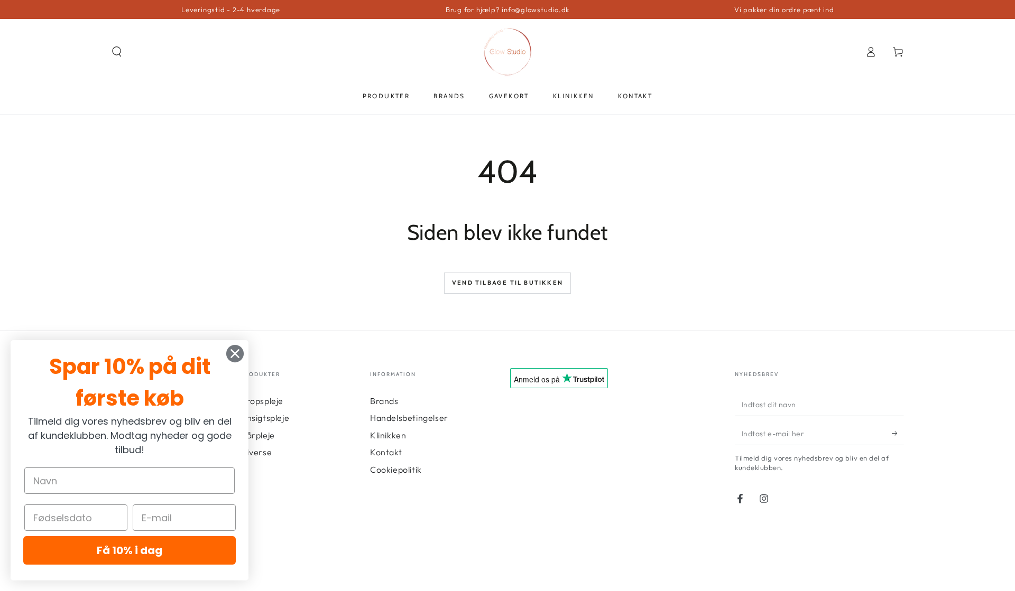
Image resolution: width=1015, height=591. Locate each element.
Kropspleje (262, 401)
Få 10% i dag (129, 550)
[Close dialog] (235, 353)
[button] (117, 51)
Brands (384, 401)
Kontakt (386, 452)
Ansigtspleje (265, 417)
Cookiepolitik (396, 469)
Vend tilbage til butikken (507, 282)
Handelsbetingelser (409, 417)
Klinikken (388, 435)
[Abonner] (898, 433)
